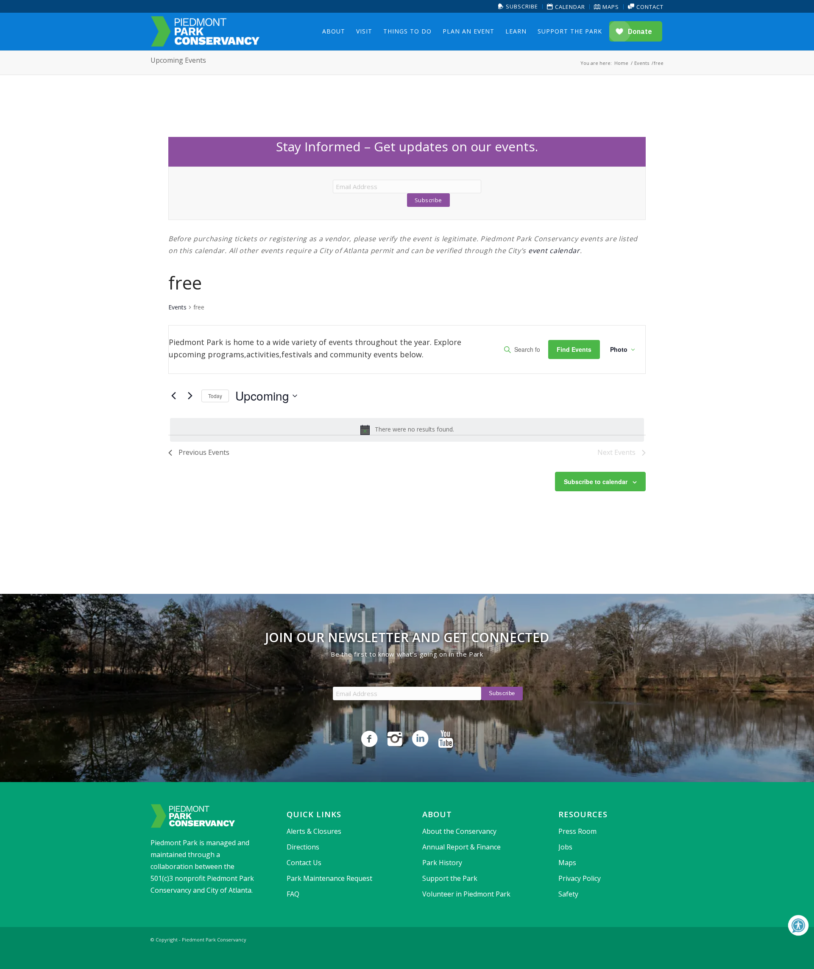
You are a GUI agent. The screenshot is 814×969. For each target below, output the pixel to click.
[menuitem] (518, 6)
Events (177, 307)
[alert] (407, 430)
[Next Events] (190, 396)
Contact (649, 7)
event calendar (554, 250)
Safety (568, 894)
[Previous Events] (173, 396)
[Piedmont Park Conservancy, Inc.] (205, 31)
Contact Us (304, 862)
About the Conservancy (459, 831)
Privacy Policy (579, 878)
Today (215, 395)
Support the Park (449, 878)
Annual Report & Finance (461, 847)
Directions (303, 847)
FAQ (293, 894)
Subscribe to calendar (595, 481)
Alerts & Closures (314, 831)
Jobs (565, 847)
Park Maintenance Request (329, 878)
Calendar (569, 7)
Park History (442, 862)
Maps (610, 7)
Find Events (574, 349)
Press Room (577, 831)
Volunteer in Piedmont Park (466, 894)
